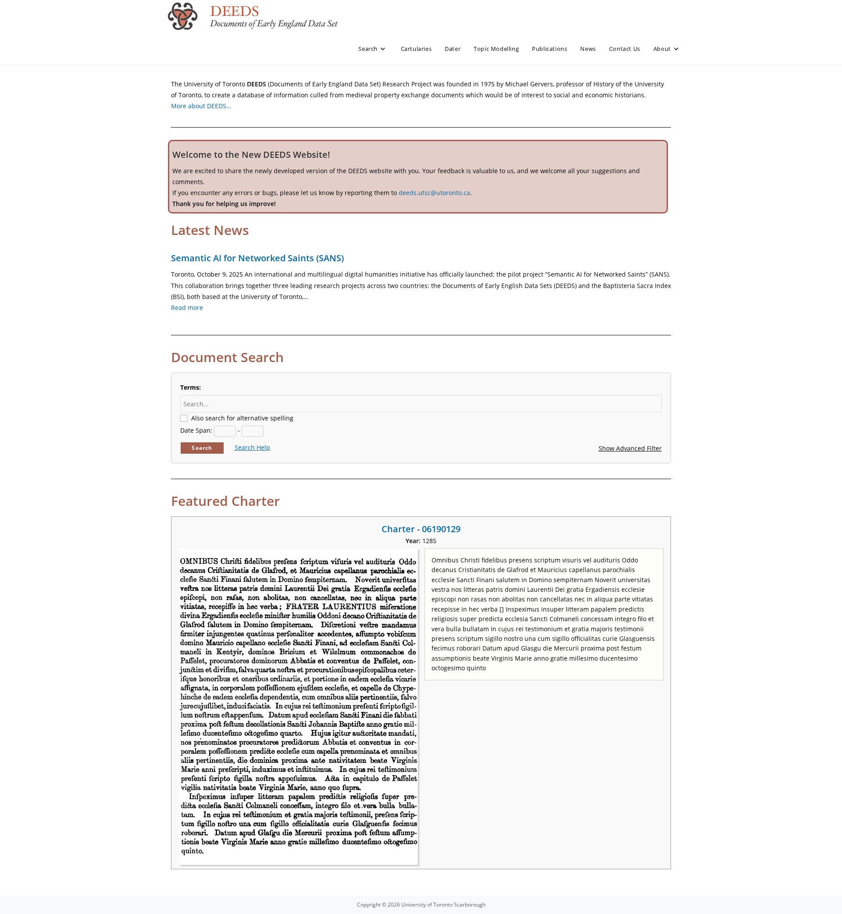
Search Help (252, 447)
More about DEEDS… (201, 106)
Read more (187, 307)
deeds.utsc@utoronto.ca (434, 192)
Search (202, 448)
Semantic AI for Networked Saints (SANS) (257, 258)
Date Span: (196, 430)
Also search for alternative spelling (242, 418)
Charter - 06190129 (421, 529)
